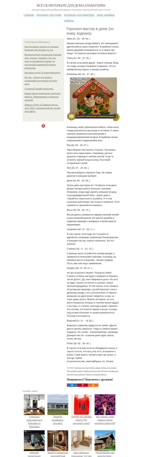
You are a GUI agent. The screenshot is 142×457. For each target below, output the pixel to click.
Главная (29, 15)
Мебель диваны (94, 368)
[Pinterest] (82, 385)
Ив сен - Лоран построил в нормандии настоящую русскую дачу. (41, 80)
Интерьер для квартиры (79, 15)
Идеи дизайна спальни (75, 371)
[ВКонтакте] (72, 385)
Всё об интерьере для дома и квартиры (71, 5)
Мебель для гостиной (108, 368)
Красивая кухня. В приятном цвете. (43, 73)
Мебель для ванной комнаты (96, 374)
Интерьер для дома (48, 15)
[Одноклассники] (93, 385)
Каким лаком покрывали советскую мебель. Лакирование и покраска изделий (43, 96)
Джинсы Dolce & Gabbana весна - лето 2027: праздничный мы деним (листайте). (42, 108)
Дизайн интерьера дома (92, 371)
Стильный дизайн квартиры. (39, 89)
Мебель (69, 20)
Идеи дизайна (105, 15)
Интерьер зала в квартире (76, 374)
